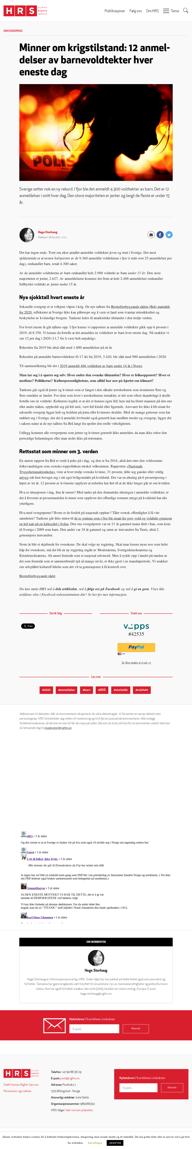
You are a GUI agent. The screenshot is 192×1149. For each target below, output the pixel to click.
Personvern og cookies (17, 1091)
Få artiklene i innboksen (92, 1019)
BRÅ (103, 690)
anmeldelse (67, 690)
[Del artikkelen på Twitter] (169, 234)
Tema (175, 11)
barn (87, 690)
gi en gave (141, 588)
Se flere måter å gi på (134, 662)
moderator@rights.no (57, 728)
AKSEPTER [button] (115, 1143)
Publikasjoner (115, 11)
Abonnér (135, 1028)
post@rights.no (70, 1078)
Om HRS (152, 11)
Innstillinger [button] (95, 1143)
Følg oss (136, 11)
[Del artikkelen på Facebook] (160, 234)
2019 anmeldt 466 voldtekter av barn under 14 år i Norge (101, 365)
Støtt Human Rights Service (21, 1084)
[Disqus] (96, 780)
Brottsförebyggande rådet (37, 575)
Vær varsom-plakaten (79, 1110)
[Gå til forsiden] (21, 1073)
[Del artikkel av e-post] (151, 234)
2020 (47, 690)
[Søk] (185, 10)
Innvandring (13, 31)
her (94, 594)
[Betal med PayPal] (136, 647)
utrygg (24, 477)
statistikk (122, 690)
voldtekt (142, 690)
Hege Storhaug (47, 232)
